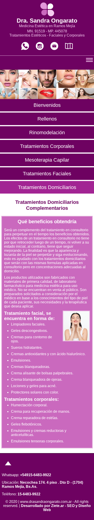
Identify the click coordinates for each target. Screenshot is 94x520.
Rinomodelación (47, 132)
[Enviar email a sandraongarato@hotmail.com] (54, 49)
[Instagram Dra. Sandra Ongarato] (39, 49)
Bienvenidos (47, 105)
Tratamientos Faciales (47, 173)
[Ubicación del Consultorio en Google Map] (68, 49)
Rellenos (47, 119)
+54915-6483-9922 (35, 475)
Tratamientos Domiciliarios (47, 187)
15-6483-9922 (29, 494)
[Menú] (8, 467)
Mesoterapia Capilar (47, 160)
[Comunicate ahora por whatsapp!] (25, 49)
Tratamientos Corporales (47, 146)
